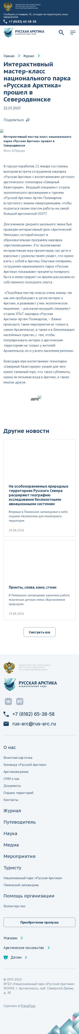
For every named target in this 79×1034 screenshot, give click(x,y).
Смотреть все (39, 632)
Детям (16, 957)
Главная (9, 56)
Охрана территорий (18, 792)
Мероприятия (20, 856)
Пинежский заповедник (21, 885)
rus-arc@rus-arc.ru (34, 724)
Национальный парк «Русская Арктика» (33, 878)
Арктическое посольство (24, 947)
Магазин (10, 938)
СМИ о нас (12, 778)
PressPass (28, 1006)
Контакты (11, 799)
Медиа (11, 845)
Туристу (12, 868)
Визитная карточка (18, 757)
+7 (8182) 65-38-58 (22, 22)
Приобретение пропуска (39, 922)
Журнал (28, 56)
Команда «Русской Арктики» (25, 764)
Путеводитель (20, 822)
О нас (10, 747)
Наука (10, 833)
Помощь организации (29, 896)
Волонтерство (14, 906)
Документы (12, 785)
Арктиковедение (16, 771)
